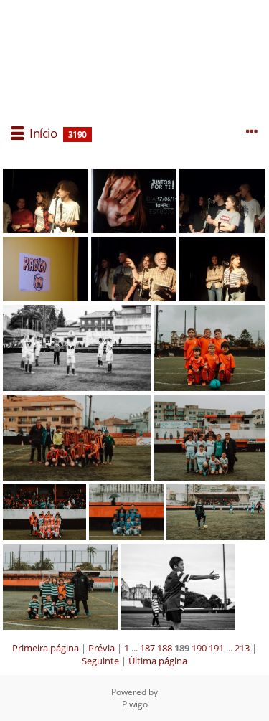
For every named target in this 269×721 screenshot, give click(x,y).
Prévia (101, 647)
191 (216, 647)
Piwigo (135, 704)
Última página (157, 660)
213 (242, 647)
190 (199, 647)
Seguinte (100, 660)
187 (147, 647)
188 (164, 647)
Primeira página (45, 647)
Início (43, 133)
